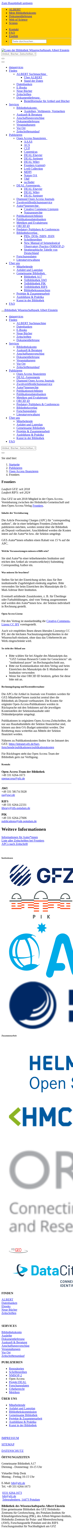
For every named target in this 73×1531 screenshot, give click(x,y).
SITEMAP (7, 1444)
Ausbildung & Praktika (22, 1421)
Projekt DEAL (17, 1382)
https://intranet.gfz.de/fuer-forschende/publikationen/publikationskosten (27, 745)
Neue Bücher (9, 1309)
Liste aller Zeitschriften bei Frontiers (22, 840)
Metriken (14, 1392)
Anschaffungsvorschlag (15, 1345)
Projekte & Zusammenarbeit (25, 1418)
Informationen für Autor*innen (19, 837)
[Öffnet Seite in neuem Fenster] (41, 917)
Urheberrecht (17, 1388)
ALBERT (15, 9)
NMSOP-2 (15, 1375)
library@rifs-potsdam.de (15, 808)
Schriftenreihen (18, 1372)
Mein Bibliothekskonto (22, 12)
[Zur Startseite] (35, 50)
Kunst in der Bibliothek (23, 1425)
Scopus (13, 23)
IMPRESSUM (10, 1438)
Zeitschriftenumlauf (13, 1355)
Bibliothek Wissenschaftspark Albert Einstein (31, 310)
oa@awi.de (8, 795)
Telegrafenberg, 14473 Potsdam (21, 1499)
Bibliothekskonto (11, 1332)
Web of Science (18, 19)
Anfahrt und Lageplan (22, 1408)
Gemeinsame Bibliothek (23, 1415)
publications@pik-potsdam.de (19, 821)
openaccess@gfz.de (13, 778)
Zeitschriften (8, 1313)
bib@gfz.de (18, 1483)
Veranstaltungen (10, 1349)
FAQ (12, 32)
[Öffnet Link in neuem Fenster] (18, 1258)
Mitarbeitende (17, 1405)
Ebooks (5, 1306)
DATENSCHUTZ (12, 1450)
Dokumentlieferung (20, 16)
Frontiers (38, 505)
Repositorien (16, 1368)
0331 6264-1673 (12, 1492)
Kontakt (14, 29)
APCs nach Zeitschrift (14, 844)
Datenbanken (9, 1303)
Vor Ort (5, 1352)
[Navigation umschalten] (2, 61)
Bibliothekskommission (23, 1411)
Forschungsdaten (19, 1385)
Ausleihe (6, 1335)
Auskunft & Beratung (14, 1342)
